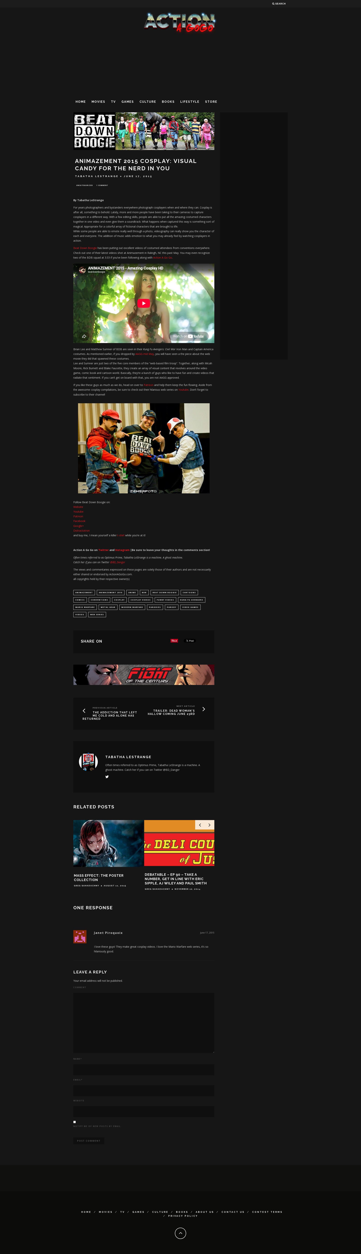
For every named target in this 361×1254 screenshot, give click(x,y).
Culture (148, 101)
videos (79, 614)
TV (113, 101)
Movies (98, 101)
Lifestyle (189, 101)
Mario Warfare (85, 607)
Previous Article (105, 708)
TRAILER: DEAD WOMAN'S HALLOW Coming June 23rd (171, 712)
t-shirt (120, 535)
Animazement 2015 (110, 592)
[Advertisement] (180, 65)
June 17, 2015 (207, 932)
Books (168, 101)
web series (97, 614)
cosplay (119, 600)
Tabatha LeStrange (97, 176)
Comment (79, 987)
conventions (99, 600)
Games (127, 101)
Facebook (79, 521)
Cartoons (189, 592)
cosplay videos (141, 600)
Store (211, 101)
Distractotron (81, 530)
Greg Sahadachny (86, 886)
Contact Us (233, 1212)
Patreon (148, 385)
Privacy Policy (183, 1216)
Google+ (78, 526)
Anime (132, 592)
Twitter (103, 550)
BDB (144, 592)
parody (171, 607)
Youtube (183, 389)
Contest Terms (267, 1212)
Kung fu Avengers (191, 600)
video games (190, 607)
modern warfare (132, 607)
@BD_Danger (117, 562)
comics (80, 600)
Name (77, 1059)
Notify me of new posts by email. (97, 1126)
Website (78, 507)
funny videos (165, 600)
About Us (205, 1212)
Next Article (186, 706)
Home (81, 101)
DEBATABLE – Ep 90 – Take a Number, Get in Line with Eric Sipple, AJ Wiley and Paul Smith (176, 879)
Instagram (122, 550)
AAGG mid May (144, 354)
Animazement (84, 592)
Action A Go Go (162, 257)
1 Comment (102, 185)
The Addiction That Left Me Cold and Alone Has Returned (110, 715)
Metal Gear (108, 607)
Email (77, 1079)
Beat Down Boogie (85, 248)
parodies (155, 607)
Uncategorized (84, 185)
